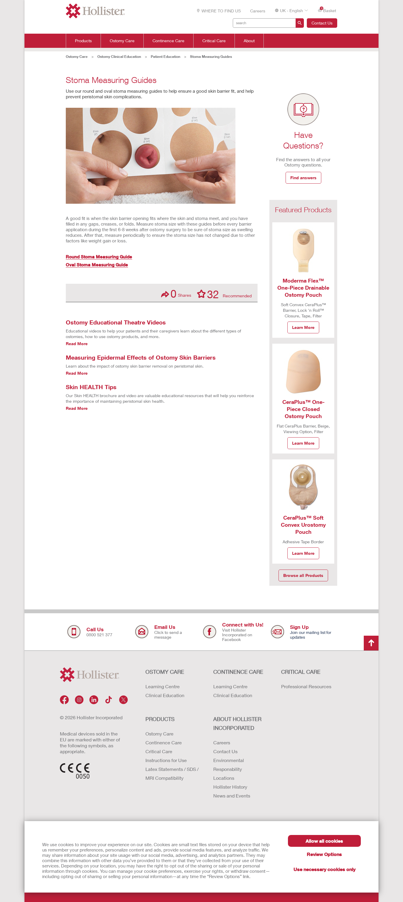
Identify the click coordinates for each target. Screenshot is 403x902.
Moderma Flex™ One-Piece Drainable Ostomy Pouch (303, 287)
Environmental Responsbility (228, 764)
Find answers (303, 177)
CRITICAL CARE (300, 671)
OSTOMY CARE (164, 671)
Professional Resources (306, 686)
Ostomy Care (122, 40)
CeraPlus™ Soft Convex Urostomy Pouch (303, 524)
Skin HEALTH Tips (91, 386)
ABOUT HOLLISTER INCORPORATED (237, 723)
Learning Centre (162, 686)
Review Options (324, 854)
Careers (257, 10)
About (249, 40)
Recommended (229, 294)
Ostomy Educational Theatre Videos (116, 322)
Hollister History (230, 787)
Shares (181, 293)
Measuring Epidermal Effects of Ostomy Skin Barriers (141, 357)
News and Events (231, 795)
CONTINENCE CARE (238, 671)
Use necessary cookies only (325, 869)
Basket (328, 10)
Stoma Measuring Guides (211, 56)
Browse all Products (303, 575)
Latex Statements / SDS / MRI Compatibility (172, 773)
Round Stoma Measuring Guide (99, 256)
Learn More (303, 327)
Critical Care (214, 40)
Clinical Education (164, 695)
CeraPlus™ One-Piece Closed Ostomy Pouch (303, 409)
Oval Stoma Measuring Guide (97, 264)
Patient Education (165, 56)
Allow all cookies (324, 841)
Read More (77, 343)
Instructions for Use (166, 760)
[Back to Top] (371, 643)
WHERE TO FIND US (221, 10)
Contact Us (322, 22)
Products (83, 40)
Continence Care (168, 40)
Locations (223, 778)
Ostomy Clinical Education (119, 56)
